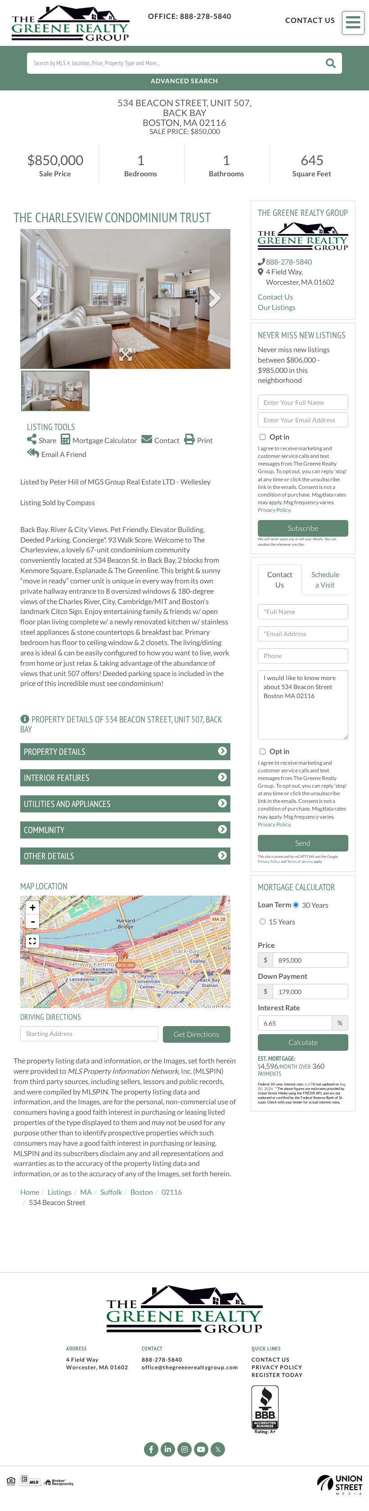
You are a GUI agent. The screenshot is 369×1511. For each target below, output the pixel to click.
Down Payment (282, 976)
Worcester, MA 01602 (97, 1367)
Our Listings (277, 307)
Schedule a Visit (325, 579)
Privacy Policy (274, 510)
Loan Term (274, 904)
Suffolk (111, 1192)
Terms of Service (300, 861)
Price (266, 945)
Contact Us (310, 20)
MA (86, 1192)
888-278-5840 (205, 16)
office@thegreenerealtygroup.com (190, 1367)
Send (302, 842)
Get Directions (196, 1034)
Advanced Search (184, 81)
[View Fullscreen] (32, 941)
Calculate (303, 1042)
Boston (141, 1192)
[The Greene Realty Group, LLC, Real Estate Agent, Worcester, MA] (265, 1410)
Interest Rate (279, 1007)
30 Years (314, 905)
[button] (331, 63)
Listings (60, 1192)
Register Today (277, 1375)
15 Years (281, 921)
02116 (172, 1192)
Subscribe (303, 528)
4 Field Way (82, 1359)
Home (29, 1192)
